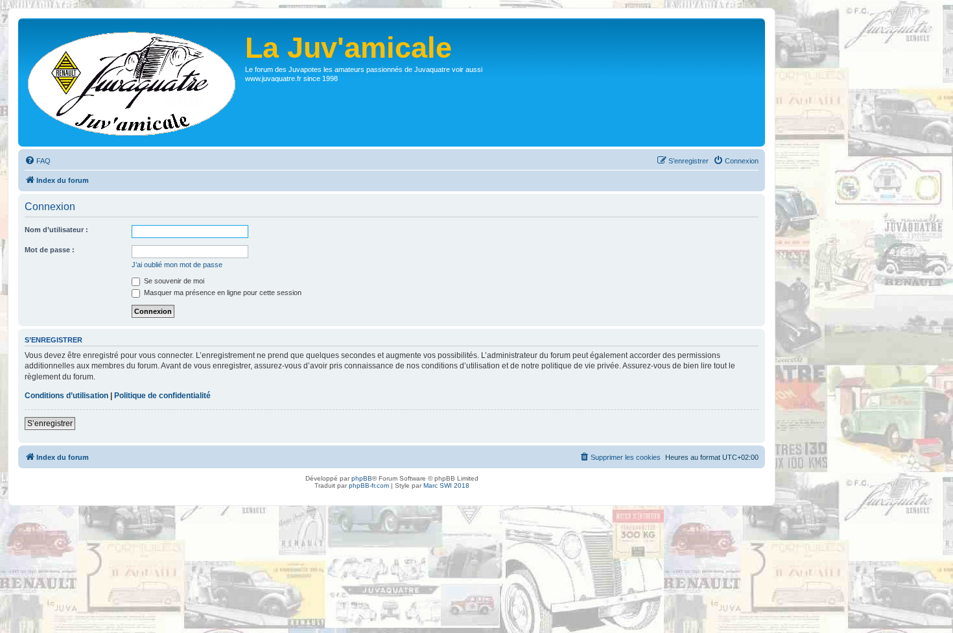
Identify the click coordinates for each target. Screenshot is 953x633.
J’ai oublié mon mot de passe (177, 265)
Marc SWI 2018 (446, 485)
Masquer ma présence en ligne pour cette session (221, 292)
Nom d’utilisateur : (56, 229)
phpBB (361, 478)
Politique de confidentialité (162, 395)
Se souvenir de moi (173, 281)
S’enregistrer (50, 423)
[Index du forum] (133, 82)
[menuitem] (38, 161)
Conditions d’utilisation (66, 395)
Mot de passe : (50, 250)
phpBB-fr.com (369, 485)
